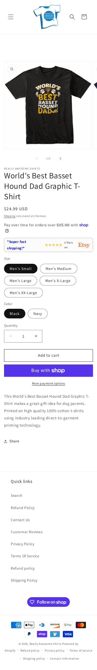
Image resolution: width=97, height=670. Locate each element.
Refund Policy (23, 507)
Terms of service (81, 650)
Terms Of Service (25, 556)
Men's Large (21, 280)
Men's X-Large (58, 280)
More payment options (48, 383)
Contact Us (20, 519)
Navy (37, 313)
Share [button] (14, 441)
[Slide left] (37, 158)
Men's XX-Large (23, 292)
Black (15, 313)
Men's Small (21, 268)
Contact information (64, 658)
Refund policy (23, 568)
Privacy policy (55, 650)
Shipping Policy (24, 580)
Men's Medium (59, 268)
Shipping (9, 216)
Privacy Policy (22, 543)
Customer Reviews (27, 531)
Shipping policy (34, 658)
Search (17, 495)
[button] (11, 17)
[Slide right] (60, 158)
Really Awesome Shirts (46, 644)
